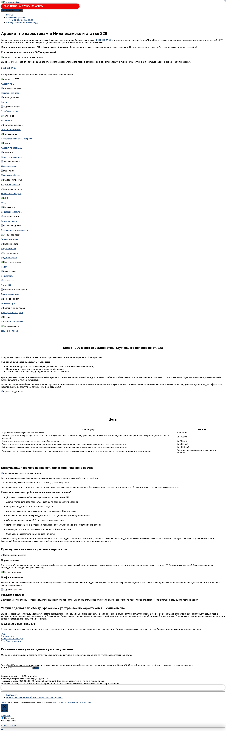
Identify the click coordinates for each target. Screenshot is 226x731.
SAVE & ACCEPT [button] (8, 725)
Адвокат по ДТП (9, 84)
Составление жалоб (11, 129)
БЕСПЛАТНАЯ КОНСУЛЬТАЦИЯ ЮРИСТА (23, 6)
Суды (3, 633)
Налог (4, 267)
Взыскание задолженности (14, 230)
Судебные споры (9, 111)
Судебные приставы (11, 641)
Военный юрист (9, 303)
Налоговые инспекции (12, 638)
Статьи (9, 15)
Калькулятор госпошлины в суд (22, 22)
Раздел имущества (10, 184)
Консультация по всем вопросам (17, 138)
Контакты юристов (15, 17)
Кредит (4, 102)
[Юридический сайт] (11, 2)
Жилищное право (9, 166)
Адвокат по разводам (11, 148)
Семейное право (9, 221)
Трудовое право (9, 257)
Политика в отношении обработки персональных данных (34, 697)
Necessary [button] (6, 715)
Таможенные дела (10, 294)
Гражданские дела (10, 93)
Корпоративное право (12, 312)
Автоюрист (6, 120)
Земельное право (9, 239)
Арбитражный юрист (11, 193)
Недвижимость (8, 248)
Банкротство (7, 276)
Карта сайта (12, 695)
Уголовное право (9, 331)
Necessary (9, 718)
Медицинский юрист (11, 175)
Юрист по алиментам (11, 157)
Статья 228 (6, 285)
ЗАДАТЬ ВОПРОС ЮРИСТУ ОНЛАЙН (113, 687)
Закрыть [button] (5, 702)
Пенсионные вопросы (12, 321)
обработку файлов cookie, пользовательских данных (72, 702)
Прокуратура (7, 636)
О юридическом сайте (22, 20)
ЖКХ (3, 203)
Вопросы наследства (11, 212)
